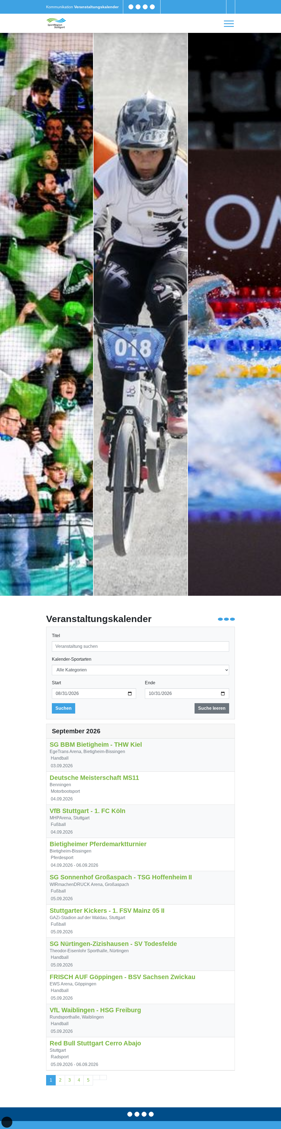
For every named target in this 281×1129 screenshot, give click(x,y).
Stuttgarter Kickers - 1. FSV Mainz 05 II (107, 910)
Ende (150, 682)
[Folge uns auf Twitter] (138, 6)
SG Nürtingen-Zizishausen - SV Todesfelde (113, 943)
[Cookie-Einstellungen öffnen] (6, 1122)
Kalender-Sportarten (71, 659)
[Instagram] (145, 6)
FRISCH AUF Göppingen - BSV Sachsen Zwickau (122, 976)
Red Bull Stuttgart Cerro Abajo (95, 1043)
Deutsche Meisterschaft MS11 (94, 777)
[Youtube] (152, 6)
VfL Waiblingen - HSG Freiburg (95, 1010)
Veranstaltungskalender (96, 7)
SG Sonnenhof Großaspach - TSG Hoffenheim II (121, 877)
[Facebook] (130, 6)
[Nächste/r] (96, 1077)
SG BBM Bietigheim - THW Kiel (96, 744)
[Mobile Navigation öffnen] (229, 23)
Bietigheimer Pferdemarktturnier (98, 844)
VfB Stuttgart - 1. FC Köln (87, 810)
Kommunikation (60, 7)
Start (56, 682)
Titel (56, 635)
